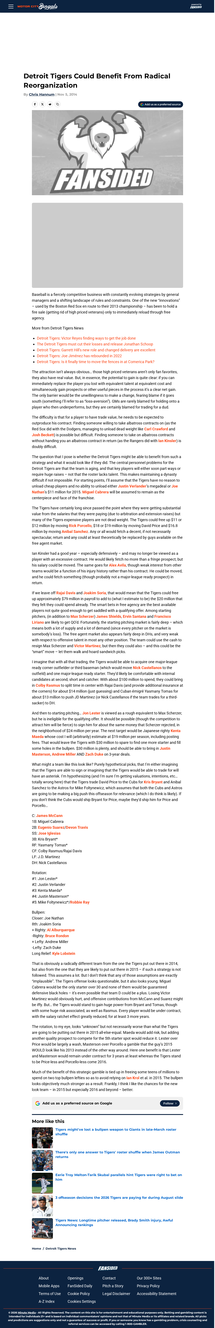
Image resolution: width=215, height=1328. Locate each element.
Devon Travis (77, 827)
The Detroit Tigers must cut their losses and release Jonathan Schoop (95, 344)
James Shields (108, 616)
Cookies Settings (82, 1301)
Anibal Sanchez (75, 531)
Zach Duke (94, 754)
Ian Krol (132, 1078)
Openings (75, 1278)
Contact (109, 1278)
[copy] (57, 104)
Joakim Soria (94, 593)
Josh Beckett (43, 435)
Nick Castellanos (147, 667)
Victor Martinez (87, 646)
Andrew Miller (64, 754)
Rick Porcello (80, 525)
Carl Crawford (156, 429)
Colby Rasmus (48, 685)
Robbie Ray (79, 902)
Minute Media (27, 1312)
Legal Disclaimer (116, 1293)
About (44, 1278)
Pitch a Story (112, 1286)
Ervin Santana (134, 616)
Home (36, 1248)
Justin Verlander (132, 486)
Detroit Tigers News (61, 1248)
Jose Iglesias (49, 833)
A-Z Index (47, 1301)
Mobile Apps (49, 1286)
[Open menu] (10, 6)
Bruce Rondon (57, 936)
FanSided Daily (80, 1286)
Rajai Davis (65, 593)
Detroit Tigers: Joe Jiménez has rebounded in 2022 (79, 356)
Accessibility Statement (156, 1293)
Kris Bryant (153, 782)
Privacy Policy (148, 1286)
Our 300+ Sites (149, 1278)
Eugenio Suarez (51, 827)
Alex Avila (117, 565)
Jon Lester (91, 713)
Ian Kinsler (167, 441)
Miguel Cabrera (95, 492)
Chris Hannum (42, 94)
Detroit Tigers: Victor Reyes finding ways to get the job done (86, 338)
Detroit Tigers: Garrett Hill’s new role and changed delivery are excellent (96, 350)
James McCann (49, 815)
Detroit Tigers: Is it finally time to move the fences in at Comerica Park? (96, 362)
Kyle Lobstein (63, 953)
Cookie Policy (79, 1293)
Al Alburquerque (61, 930)
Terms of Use (50, 1293)
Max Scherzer (82, 616)
